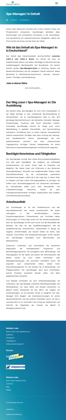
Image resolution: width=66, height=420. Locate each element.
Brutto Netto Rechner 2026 (16, 381)
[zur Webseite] (33, 358)
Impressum (10, 409)
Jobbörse (9, 384)
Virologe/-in (10, 338)
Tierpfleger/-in (11, 341)
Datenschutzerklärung (14, 414)
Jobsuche (14, 20)
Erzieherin (9, 335)
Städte (8, 390)
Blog (7, 387)
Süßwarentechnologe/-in (15, 344)
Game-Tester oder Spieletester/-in (18, 332)
